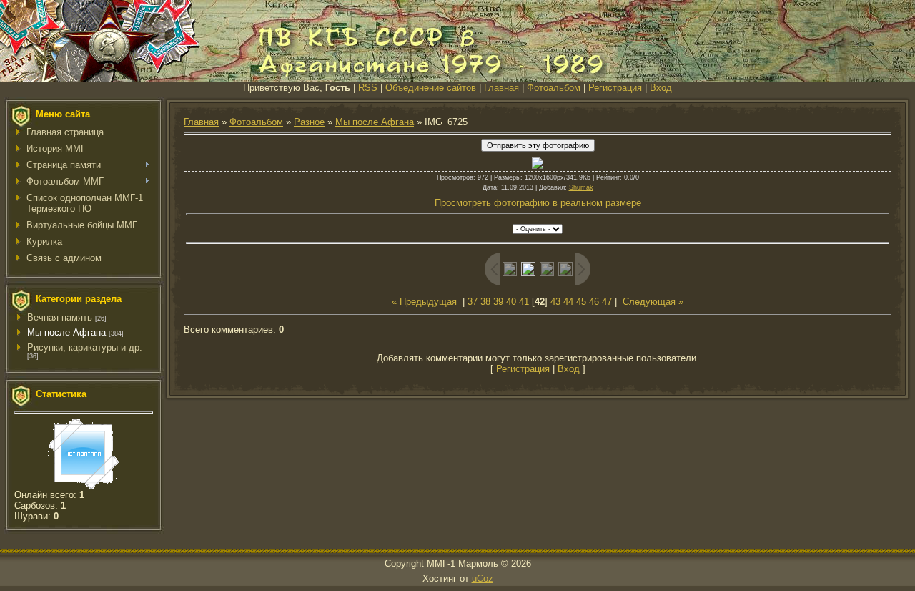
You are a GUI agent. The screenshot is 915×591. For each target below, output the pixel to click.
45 (581, 301)
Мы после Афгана (66, 332)
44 (568, 301)
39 (498, 301)
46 (594, 301)
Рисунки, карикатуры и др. (84, 347)
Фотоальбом (553, 87)
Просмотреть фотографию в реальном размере (538, 202)
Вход (661, 87)
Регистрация (615, 87)
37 (473, 301)
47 (607, 301)
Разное (309, 122)
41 (524, 301)
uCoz (482, 578)
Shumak (581, 187)
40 (511, 301)
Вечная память (59, 317)
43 (555, 301)
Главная (501, 87)
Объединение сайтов (430, 87)
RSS (367, 87)
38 (485, 301)
